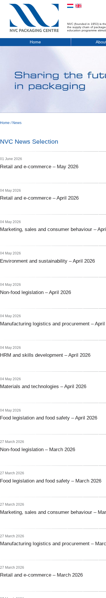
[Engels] (78, 6)
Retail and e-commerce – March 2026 (41, 575)
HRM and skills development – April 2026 (45, 355)
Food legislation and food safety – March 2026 (50, 481)
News (16, 123)
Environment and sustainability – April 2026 (47, 261)
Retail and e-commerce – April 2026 (39, 198)
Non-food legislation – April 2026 (35, 292)
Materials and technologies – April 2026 (43, 386)
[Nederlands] (70, 6)
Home (35, 42)
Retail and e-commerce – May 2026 (39, 166)
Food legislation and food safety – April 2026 (48, 418)
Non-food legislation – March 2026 (37, 449)
